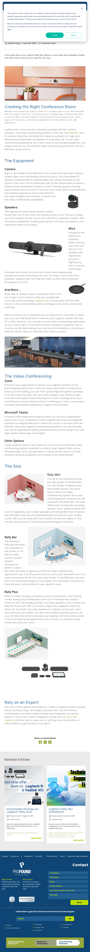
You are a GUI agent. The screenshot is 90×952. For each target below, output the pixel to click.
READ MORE (36, 838)
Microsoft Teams (67, 835)
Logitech (9, 835)
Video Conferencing (12, 833)
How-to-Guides (69, 837)
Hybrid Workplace (31, 833)
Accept (54, 35)
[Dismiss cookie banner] (82, 8)
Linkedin (5, 856)
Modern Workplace (55, 835)
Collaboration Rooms (75, 833)
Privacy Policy (51, 856)
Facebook (15, 856)
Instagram (28, 856)
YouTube (38, 856)
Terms (62, 856)
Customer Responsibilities (77, 856)
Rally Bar (73, 132)
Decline (73, 35)
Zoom (22, 833)
